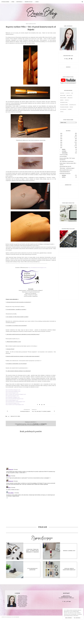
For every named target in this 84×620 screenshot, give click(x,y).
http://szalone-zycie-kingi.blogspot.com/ (15, 404)
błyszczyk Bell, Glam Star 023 (65, 166)
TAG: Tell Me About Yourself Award (41, 411)
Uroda (37, 1)
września (64, 175)
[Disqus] (31, 451)
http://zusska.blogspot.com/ (12, 400)
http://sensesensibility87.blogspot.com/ (14, 398)
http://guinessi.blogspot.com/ (12, 395)
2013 (61, 144)
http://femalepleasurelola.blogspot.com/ (37, 267)
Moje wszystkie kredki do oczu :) (66, 169)
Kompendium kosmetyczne (65, 173)
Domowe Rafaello (25, 411)
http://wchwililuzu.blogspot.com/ (13, 389)
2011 (61, 147)
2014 (61, 142)
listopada (64, 151)
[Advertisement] (68, 278)
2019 (61, 133)
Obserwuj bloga (28, 1)
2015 (61, 140)
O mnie (12, 1)
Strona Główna (5, 1)
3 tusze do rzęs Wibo (64, 154)
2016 (61, 138)
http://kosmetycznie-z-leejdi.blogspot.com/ (15, 401)
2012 (61, 145)
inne (8, 416)
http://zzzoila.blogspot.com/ (12, 392)
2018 (61, 135)
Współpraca (19, 1)
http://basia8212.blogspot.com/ (13, 397)
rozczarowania (63, 109)
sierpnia (63, 177)
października (64, 152)
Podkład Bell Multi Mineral (65, 171)
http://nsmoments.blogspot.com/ (13, 391)
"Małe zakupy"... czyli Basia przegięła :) (67, 168)
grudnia (63, 149)
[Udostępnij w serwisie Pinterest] (44, 405)
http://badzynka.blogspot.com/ (13, 403)
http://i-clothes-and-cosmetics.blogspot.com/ (16, 394)
